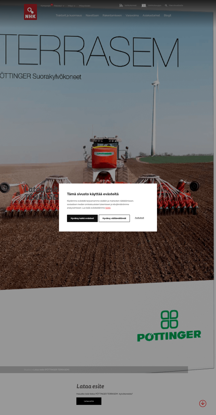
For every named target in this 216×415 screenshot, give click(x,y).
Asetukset (139, 218)
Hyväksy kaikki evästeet (82, 218)
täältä (107, 208)
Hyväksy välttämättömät (114, 218)
